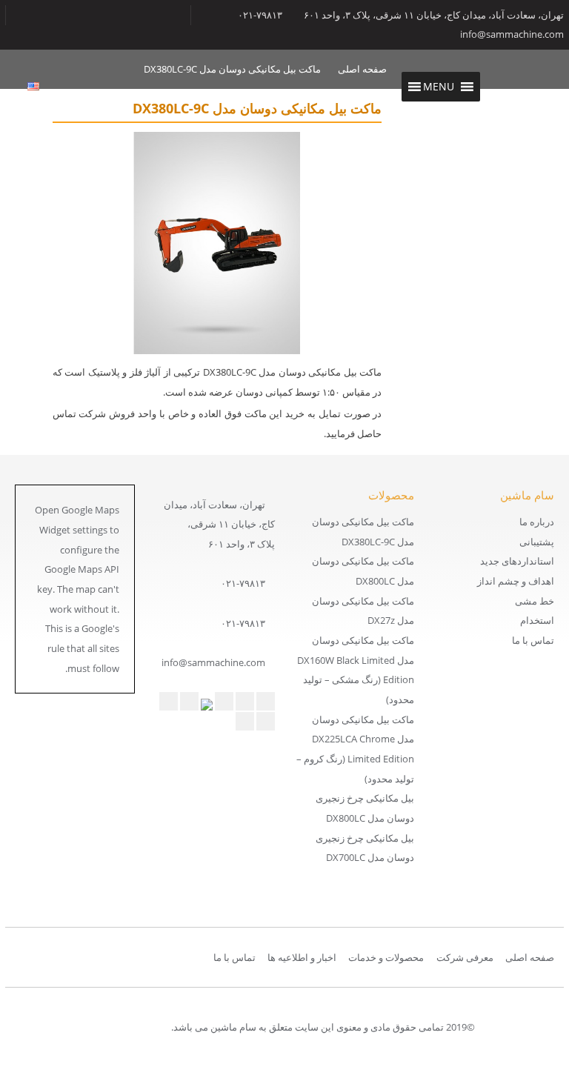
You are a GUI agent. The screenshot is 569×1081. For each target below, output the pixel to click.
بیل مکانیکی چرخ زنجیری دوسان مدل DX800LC (365, 808)
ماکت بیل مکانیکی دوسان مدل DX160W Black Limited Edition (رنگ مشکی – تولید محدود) (355, 669)
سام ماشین (527, 87)
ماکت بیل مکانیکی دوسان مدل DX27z (363, 611)
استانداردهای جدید (517, 561)
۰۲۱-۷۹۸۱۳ (243, 583)
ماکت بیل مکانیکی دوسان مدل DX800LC (363, 571)
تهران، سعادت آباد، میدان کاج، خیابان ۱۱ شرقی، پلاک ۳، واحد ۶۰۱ (434, 14)
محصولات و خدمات (386, 957)
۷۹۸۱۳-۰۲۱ (260, 14)
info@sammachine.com (512, 34)
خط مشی (534, 601)
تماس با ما (533, 640)
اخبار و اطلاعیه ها (301, 957)
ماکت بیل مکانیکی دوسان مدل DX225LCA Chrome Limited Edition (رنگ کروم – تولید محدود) (355, 749)
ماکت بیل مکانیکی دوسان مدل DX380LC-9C (363, 531)
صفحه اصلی (529, 957)
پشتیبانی (536, 541)
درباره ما (536, 521)
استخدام (537, 620)
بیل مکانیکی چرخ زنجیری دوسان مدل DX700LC (365, 848)
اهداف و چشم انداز (515, 581)
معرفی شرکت (464, 957)
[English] (33, 86)
